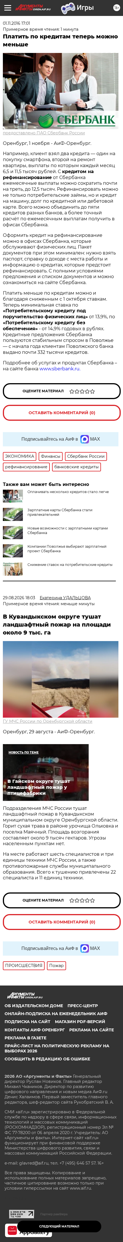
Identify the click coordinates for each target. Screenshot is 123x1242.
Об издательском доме (34, 1005)
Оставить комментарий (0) (62, 412)
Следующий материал (59, 1226)
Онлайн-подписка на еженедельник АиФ (56, 1013)
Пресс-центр (83, 1005)
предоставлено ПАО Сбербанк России (44, 133)
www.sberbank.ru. (59, 368)
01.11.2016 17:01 (16, 23)
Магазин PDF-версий (80, 1021)
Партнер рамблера (54, 1214)
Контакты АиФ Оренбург (35, 1029)
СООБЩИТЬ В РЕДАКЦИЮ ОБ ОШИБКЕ (47, 1059)
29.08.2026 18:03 (19, 597)
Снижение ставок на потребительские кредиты (69, 565)
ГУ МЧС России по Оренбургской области (47, 721)
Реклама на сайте (91, 1029)
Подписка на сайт (27, 1021)
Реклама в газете (25, 1037)
